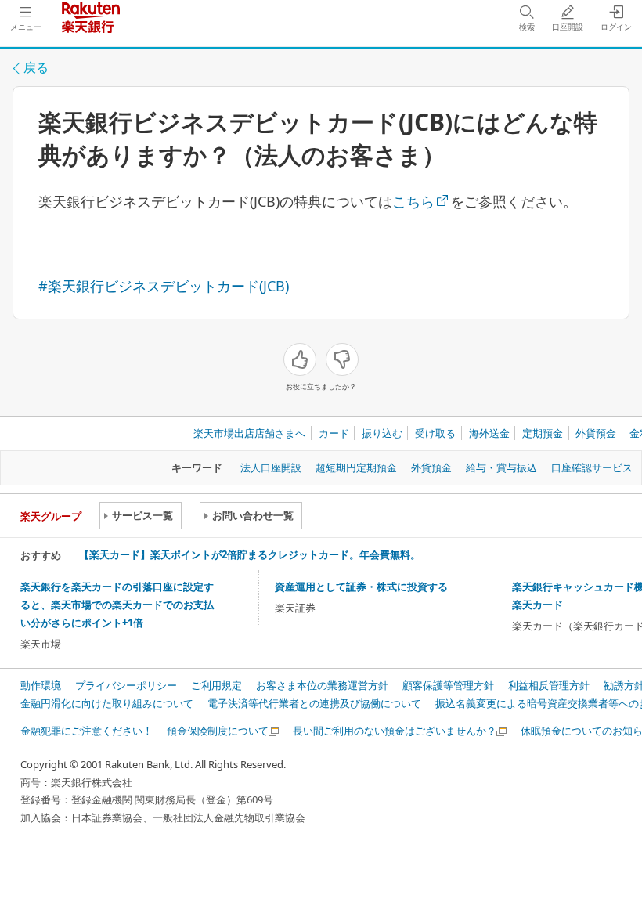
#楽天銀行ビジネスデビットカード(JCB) (163, 285)
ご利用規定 (216, 685)
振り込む (382, 433)
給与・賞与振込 (501, 467)
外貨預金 (595, 433)
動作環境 (40, 685)
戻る (36, 67)
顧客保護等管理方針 (448, 685)
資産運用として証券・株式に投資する (361, 586)
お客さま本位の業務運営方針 (322, 685)
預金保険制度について (218, 731)
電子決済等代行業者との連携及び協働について (314, 703)
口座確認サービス (592, 467)
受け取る (435, 433)
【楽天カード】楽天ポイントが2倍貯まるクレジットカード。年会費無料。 (249, 554)
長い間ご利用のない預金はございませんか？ (394, 731)
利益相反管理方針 (549, 685)
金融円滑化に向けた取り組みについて (106, 703)
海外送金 (489, 433)
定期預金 (542, 433)
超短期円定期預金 (356, 467)
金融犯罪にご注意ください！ (86, 731)
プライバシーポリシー (126, 685)
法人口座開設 (270, 467)
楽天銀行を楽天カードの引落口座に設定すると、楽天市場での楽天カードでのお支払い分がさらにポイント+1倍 (117, 604)
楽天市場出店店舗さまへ (249, 433)
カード (334, 433)
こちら (413, 201)
